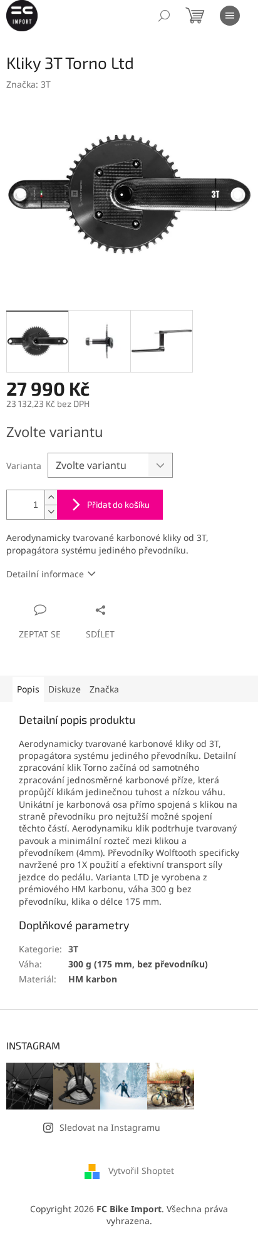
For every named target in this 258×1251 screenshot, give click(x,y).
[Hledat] (164, 15)
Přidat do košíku (118, 504)
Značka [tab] (104, 689)
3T (73, 949)
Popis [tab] (28, 689)
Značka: (28, 84)
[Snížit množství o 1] (50, 512)
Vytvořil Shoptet (141, 1170)
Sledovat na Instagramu (109, 1127)
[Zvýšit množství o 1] (50, 497)
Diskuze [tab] (64, 689)
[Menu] (229, 15)
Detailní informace (45, 574)
